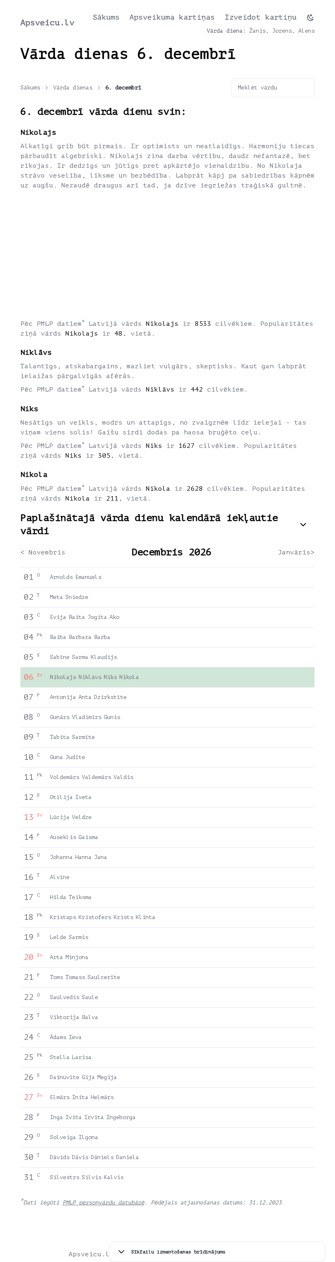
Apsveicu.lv (47, 22)
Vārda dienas (72, 88)
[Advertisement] (167, 254)
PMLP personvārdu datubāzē (103, 1203)
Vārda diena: (226, 31)
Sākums (106, 17)
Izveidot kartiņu (261, 17)
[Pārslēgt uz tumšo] (310, 17)
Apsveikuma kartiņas (172, 17)
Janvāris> (296, 552)
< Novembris (42, 552)
